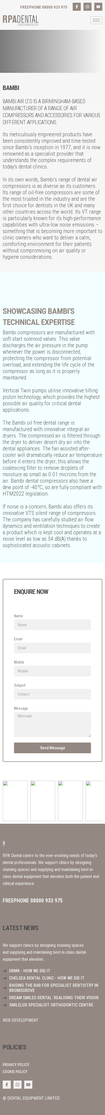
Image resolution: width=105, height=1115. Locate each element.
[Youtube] (98, 7)
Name (18, 616)
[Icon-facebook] (77, 7)
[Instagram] (87, 7)
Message (21, 708)
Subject (20, 685)
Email (18, 639)
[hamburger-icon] (96, 20)
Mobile (19, 662)
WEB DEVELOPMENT (20, 1020)
